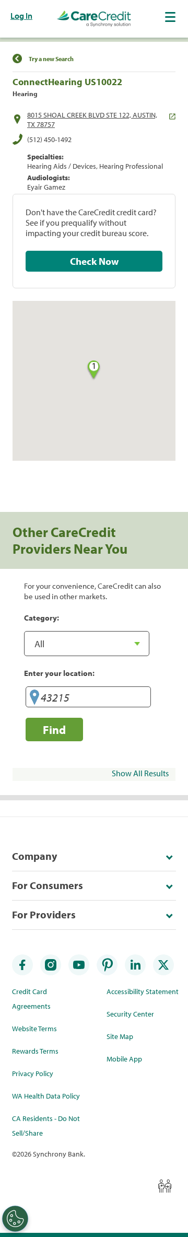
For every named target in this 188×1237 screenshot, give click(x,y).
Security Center (130, 1014)
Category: (41, 617)
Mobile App (124, 1059)
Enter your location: (59, 673)
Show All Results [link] (140, 773)
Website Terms (34, 1028)
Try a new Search (51, 59)
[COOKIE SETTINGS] (15, 1219)
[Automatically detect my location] (34, 698)
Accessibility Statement (143, 991)
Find (54, 729)
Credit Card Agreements (31, 999)
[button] (171, 16)
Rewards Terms (35, 1051)
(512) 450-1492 (49, 139)
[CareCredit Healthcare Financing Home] (94, 19)
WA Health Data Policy (46, 1096)
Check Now (94, 261)
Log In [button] (21, 15)
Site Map (120, 1036)
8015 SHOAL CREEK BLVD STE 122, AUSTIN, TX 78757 (92, 119)
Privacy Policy (32, 1073)
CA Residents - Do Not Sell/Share (46, 1126)
